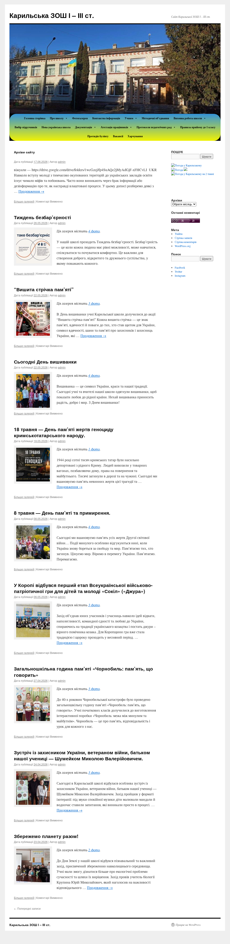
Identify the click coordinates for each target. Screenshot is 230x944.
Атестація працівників (114, 127)
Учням (129, 118)
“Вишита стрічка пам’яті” (44, 289)
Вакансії (118, 136)
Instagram (180, 275)
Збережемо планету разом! (46, 836)
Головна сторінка (34, 118)
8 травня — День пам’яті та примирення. (62, 512)
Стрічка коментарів (186, 242)
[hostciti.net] (185, 221)
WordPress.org (183, 246)
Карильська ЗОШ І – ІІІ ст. (51, 15)
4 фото (94, 231)
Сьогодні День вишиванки (45, 361)
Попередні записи (27, 908)
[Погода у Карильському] (186, 165)
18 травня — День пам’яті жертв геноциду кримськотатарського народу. (63, 432)
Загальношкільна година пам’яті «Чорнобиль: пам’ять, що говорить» (83, 671)
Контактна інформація (106, 118)
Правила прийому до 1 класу (197, 127)
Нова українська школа (56, 127)
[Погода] (179, 170)
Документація (83, 127)
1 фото (94, 449)
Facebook (180, 267)
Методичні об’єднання (155, 118)
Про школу (57, 118)
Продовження (31, 191)
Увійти (178, 234)
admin (62, 161)
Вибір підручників (26, 127)
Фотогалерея (80, 118)
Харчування (135, 136)
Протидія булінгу (97, 136)
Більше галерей (24, 201)
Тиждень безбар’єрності (42, 217)
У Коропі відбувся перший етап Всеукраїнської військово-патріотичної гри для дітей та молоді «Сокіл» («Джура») (83, 588)
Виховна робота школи (188, 118)
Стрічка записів (183, 238)
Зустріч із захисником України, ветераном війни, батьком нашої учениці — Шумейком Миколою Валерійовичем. (82, 755)
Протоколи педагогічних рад (154, 127)
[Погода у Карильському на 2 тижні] (192, 174)
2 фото (94, 849)
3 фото (94, 303)
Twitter (178, 271)
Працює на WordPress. (188, 924)
